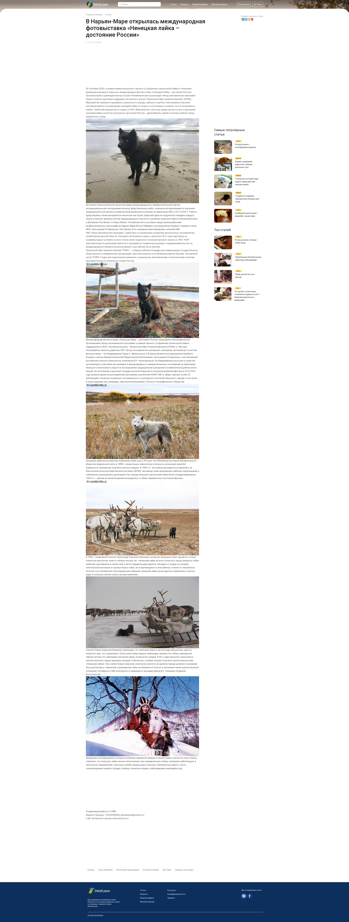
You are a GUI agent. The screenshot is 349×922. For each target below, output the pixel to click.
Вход (259, 4)
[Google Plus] (252, 19)
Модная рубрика (200, 4)
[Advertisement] (167, 64)
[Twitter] (246, 19)
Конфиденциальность (176, 894)
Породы (90, 870)
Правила (171, 898)
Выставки (167, 870)
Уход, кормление (105, 870)
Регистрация (244, 4)
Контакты (171, 890)
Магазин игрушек (219, 4)
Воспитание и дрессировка (127, 870)
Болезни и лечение (151, 870)
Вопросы (185, 4)
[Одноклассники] (249, 19)
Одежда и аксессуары (184, 870)
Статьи (173, 4)
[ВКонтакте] (243, 19)
